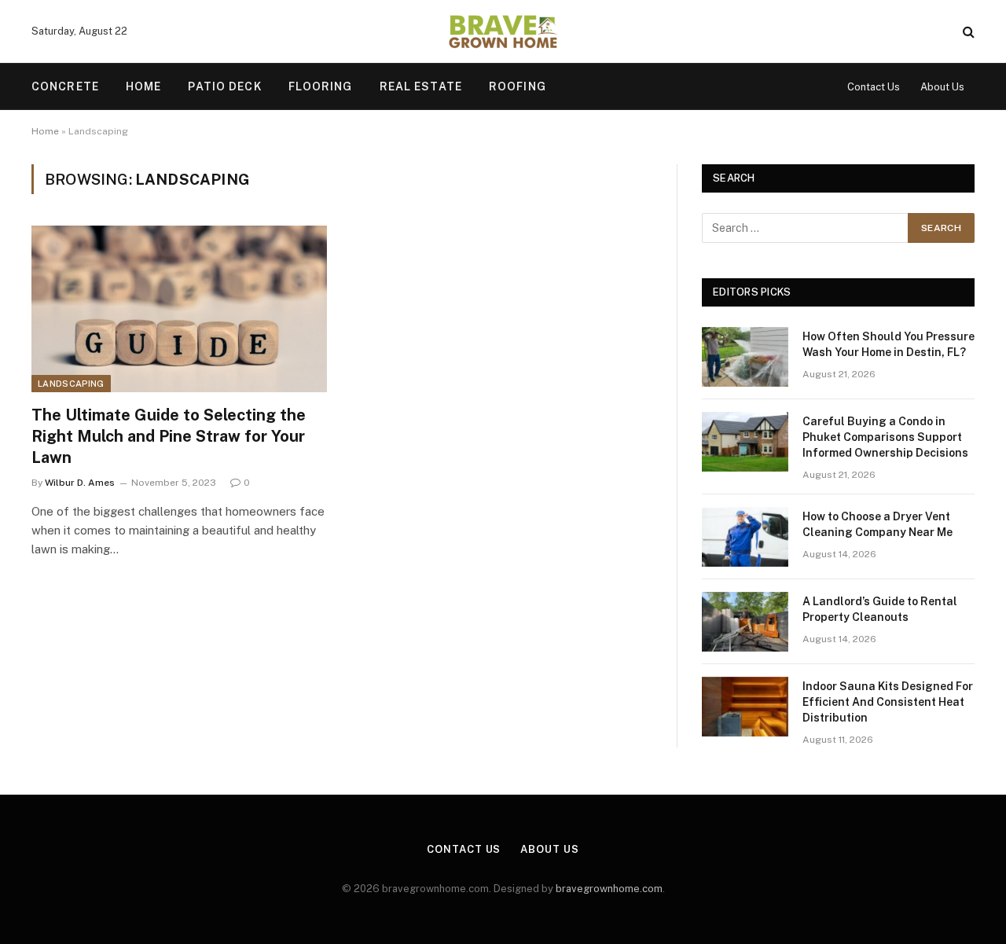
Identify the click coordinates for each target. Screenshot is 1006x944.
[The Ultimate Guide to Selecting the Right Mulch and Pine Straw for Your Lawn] (179, 309)
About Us (942, 87)
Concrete (65, 86)
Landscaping (71, 383)
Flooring (320, 86)
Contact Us (873, 87)
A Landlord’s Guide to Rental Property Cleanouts (879, 609)
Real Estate (421, 86)
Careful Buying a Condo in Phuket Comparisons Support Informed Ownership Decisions (885, 437)
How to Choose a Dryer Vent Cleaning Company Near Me (877, 524)
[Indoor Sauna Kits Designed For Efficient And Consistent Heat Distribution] (745, 706)
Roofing (517, 86)
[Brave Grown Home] (503, 31)
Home (143, 86)
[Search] (967, 32)
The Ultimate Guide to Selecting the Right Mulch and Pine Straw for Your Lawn (168, 436)
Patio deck (224, 86)
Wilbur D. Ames (80, 482)
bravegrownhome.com (609, 888)
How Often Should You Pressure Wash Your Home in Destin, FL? (888, 344)
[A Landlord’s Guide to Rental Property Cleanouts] (745, 622)
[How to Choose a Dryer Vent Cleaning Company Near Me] (745, 537)
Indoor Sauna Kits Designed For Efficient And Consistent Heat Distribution (887, 702)
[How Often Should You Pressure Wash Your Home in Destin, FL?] (745, 357)
